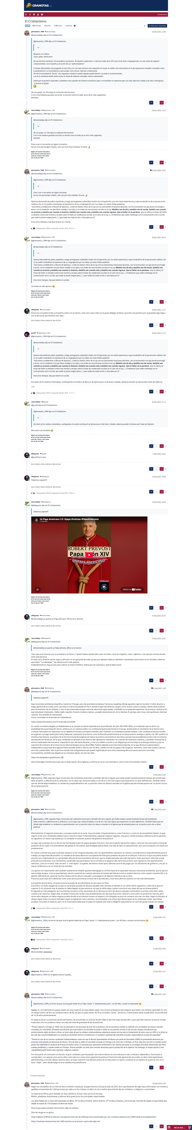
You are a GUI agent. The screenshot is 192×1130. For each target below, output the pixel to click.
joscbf (33, 333)
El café (27, 26)
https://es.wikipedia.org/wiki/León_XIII (47, 757)
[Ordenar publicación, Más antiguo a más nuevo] (145, 25)
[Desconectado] (27, 33)
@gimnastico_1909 (49, 110)
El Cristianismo (56, 35)
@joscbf (45, 402)
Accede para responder (157, 26)
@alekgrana (45, 477)
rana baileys (35, 110)
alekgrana (35, 309)
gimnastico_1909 (37, 31)
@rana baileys (50, 32)
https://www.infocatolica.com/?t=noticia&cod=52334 (53, 722)
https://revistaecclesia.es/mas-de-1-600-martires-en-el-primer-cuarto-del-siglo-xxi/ (65, 1121)
